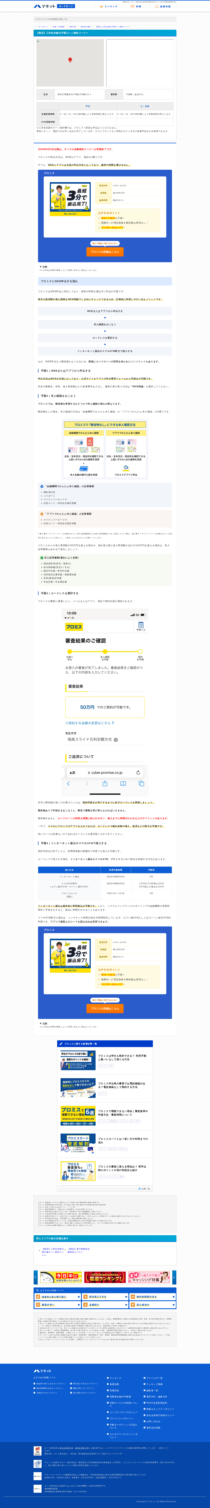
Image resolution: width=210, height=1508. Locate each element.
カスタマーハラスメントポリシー (124, 1436)
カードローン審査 (116, 1176)
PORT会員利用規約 (156, 1403)
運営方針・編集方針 (157, 1396)
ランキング (115, 1378)
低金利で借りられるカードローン (50, 1384)
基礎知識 (114, 1384)
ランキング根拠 (154, 1384)
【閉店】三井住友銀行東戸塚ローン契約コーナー (53, 1252)
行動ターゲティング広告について (124, 1426)
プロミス (102, 1066)
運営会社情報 (153, 1427)
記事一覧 (146, 1189)
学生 (111, 1066)
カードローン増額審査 (108, 1121)
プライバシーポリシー (121, 1418)
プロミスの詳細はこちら (105, 251)
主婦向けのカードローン (46, 1393)
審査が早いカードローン (83, 1388)
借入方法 (112, 1149)
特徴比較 (114, 1390)
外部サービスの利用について (124, 1404)
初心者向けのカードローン (84, 1393)
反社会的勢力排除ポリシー (160, 1415)
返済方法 (123, 1149)
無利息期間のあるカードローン (49, 1388)
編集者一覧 (152, 1390)
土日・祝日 (134, 1121)
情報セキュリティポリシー (160, 1409)
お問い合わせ (153, 1421)
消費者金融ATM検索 (120, 1396)
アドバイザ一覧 (154, 1378)
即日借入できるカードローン (85, 1384)
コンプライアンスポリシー (124, 1412)
